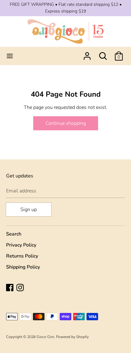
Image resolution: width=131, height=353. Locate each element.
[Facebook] (10, 288)
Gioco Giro (45, 336)
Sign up (28, 209)
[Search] (103, 53)
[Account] (87, 53)
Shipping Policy (23, 267)
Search (13, 234)
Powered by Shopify (72, 336)
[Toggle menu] (9, 56)
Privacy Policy (21, 245)
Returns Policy (22, 256)
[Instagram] (20, 288)
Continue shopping (65, 123)
